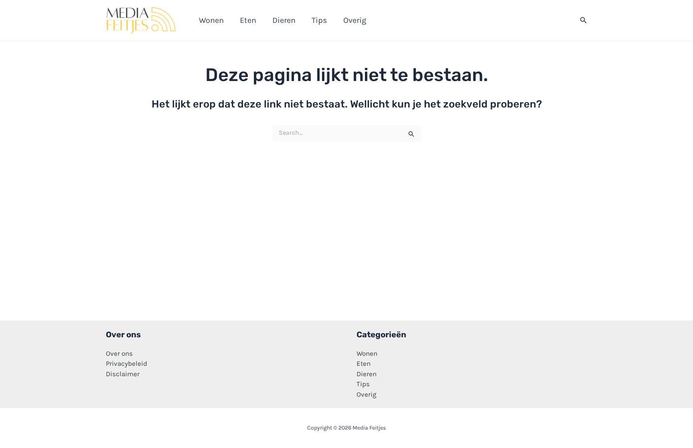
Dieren (367, 374)
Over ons (119, 353)
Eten (364, 363)
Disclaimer (123, 374)
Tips (363, 384)
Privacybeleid (126, 363)
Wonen (367, 353)
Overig (367, 394)
